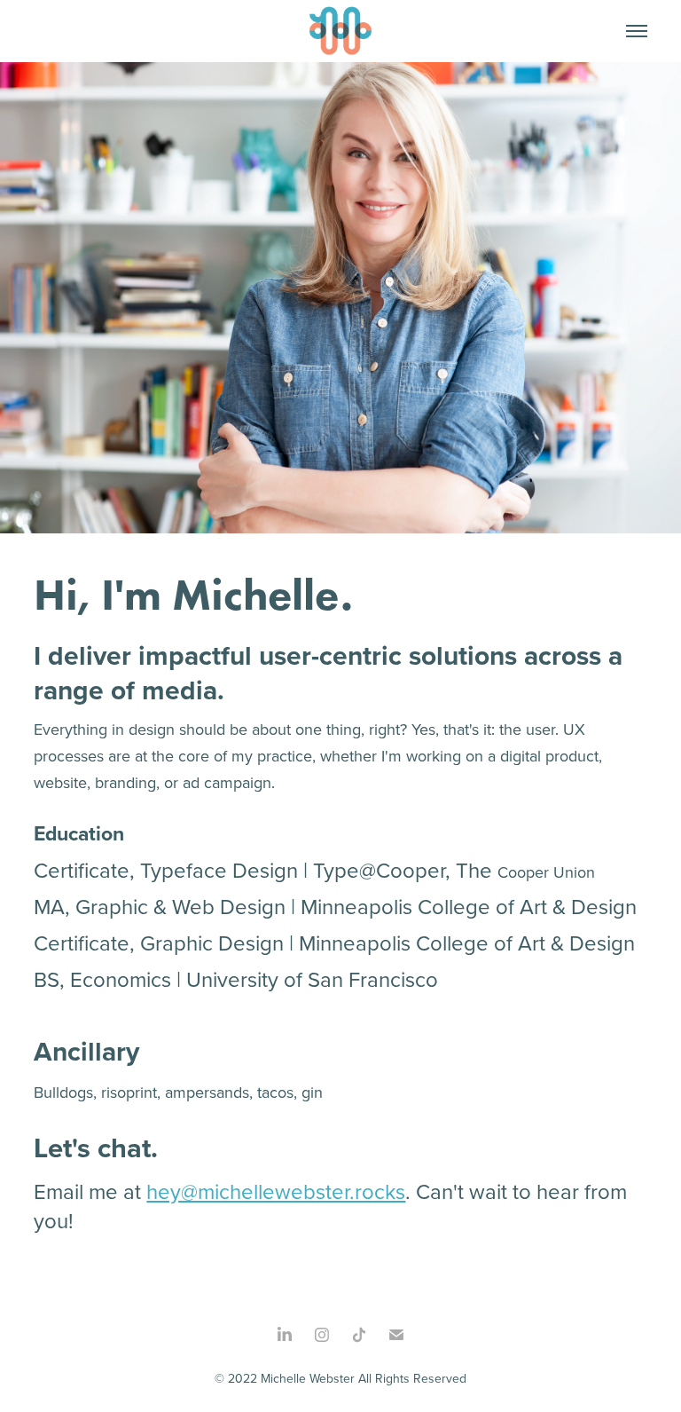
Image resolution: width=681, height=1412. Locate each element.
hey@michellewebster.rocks (275, 1191)
